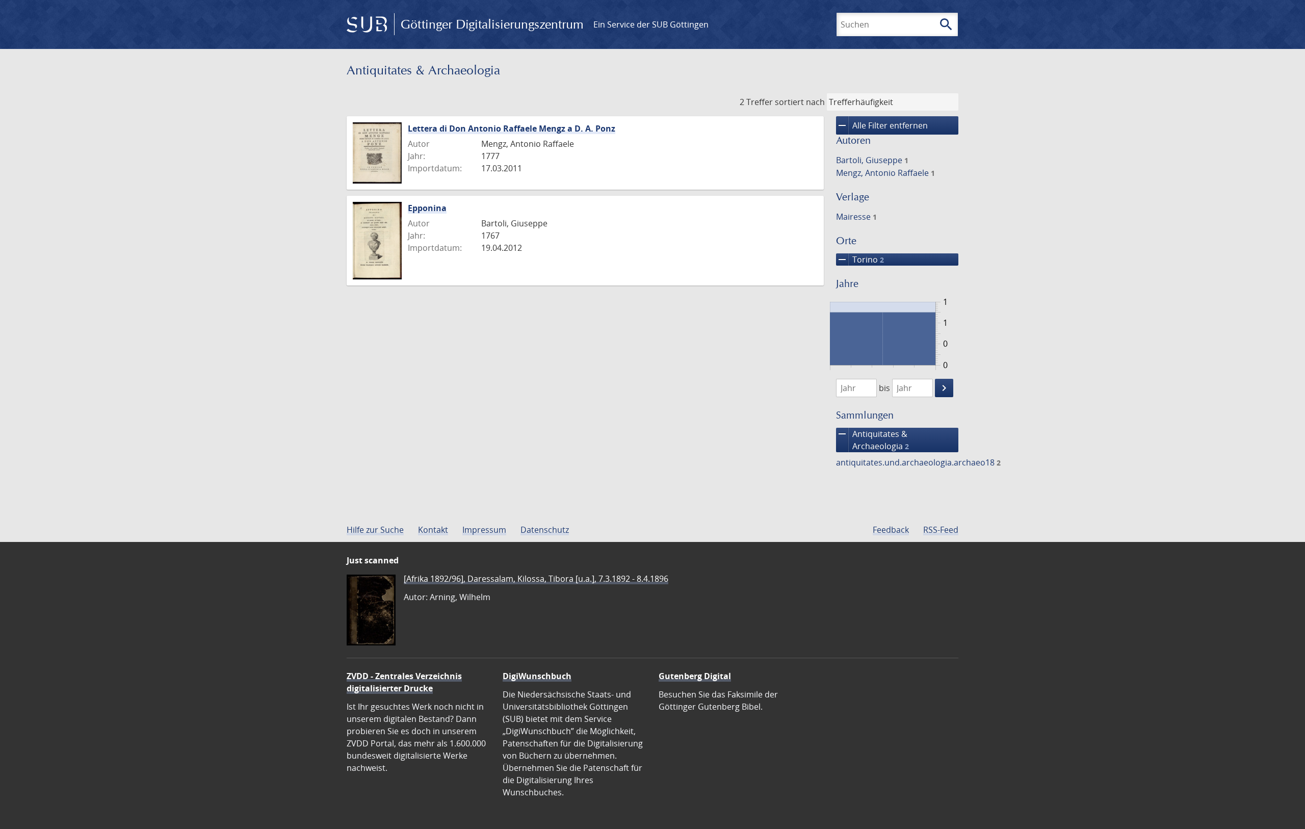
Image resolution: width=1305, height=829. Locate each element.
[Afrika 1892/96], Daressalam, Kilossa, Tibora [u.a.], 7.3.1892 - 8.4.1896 (536, 578)
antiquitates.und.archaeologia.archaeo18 (918, 462)
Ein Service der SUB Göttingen (651, 24)
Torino (860, 259)
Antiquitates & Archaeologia (872, 440)
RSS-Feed (940, 529)
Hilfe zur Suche (375, 529)
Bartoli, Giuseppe (872, 160)
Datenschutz (544, 529)
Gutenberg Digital (695, 676)
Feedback (891, 529)
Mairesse (856, 216)
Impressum (484, 529)
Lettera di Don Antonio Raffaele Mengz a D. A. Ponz (511, 128)
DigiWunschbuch (537, 676)
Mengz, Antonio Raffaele (885, 172)
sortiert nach (800, 102)
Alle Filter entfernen (882, 125)
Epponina (427, 208)
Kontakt (433, 529)
